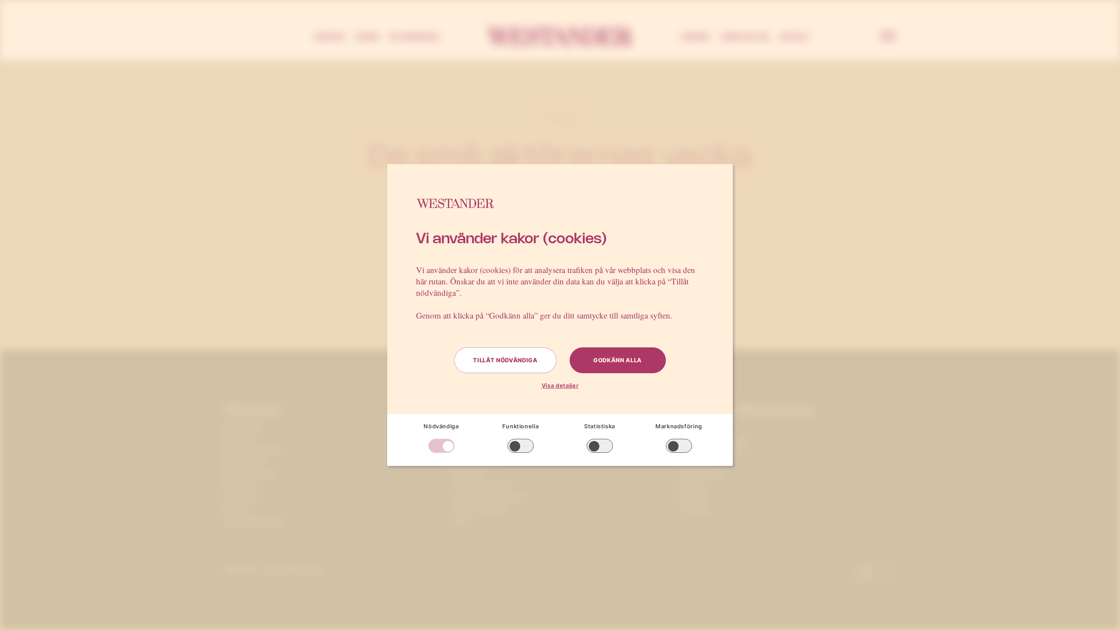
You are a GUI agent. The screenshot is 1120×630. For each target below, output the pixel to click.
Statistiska (599, 426)
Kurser (367, 36)
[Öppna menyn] (888, 37)
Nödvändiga (441, 426)
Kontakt (795, 36)
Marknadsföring (678, 426)
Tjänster (328, 36)
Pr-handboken (414, 36)
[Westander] (560, 36)
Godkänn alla (617, 360)
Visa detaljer (560, 385)
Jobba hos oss (745, 36)
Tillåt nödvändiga (505, 360)
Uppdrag (695, 36)
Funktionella (520, 426)
